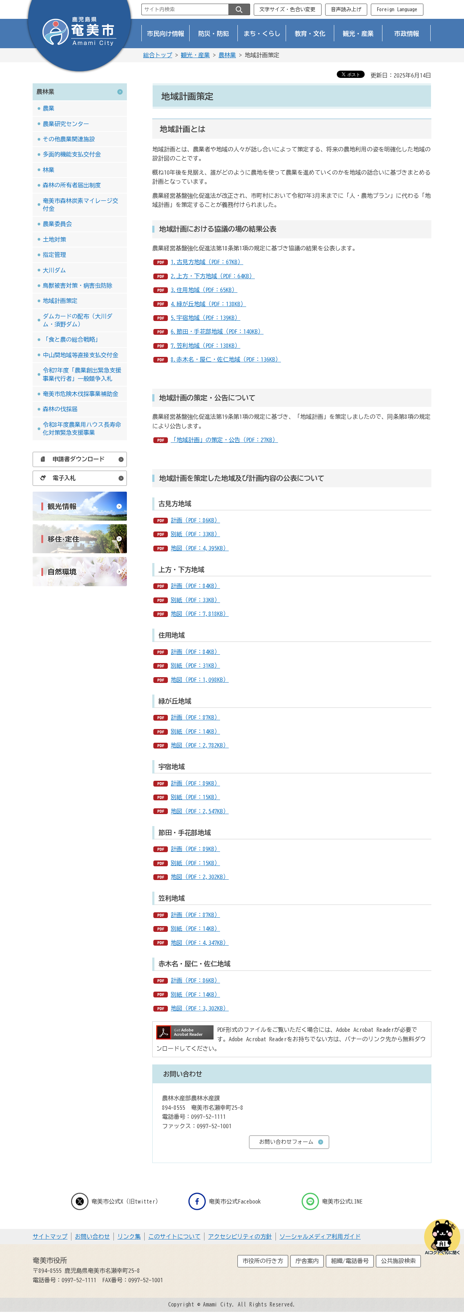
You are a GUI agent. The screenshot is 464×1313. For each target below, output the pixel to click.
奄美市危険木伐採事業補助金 (80, 394)
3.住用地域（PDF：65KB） (204, 290)
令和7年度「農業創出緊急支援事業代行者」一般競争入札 (82, 374)
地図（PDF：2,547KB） (200, 811)
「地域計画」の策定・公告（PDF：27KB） (224, 440)
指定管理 (54, 255)
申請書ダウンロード (79, 459)
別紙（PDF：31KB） (195, 665)
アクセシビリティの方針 (240, 1236)
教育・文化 (310, 33)
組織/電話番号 (350, 1261)
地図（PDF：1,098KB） (200, 680)
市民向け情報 (165, 33)
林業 (48, 170)
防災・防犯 (213, 33)
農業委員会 (57, 224)
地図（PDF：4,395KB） (200, 548)
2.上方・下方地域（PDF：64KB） (213, 276)
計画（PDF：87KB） (195, 717)
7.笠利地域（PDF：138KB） (205, 346)
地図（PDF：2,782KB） (200, 745)
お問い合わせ (92, 1236)
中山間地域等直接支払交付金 (80, 355)
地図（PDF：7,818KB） (200, 614)
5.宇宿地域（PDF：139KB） (205, 318)
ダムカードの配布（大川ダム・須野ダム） (77, 320)
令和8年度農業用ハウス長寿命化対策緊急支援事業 (82, 428)
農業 (48, 108)
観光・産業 (358, 33)
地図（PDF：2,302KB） (200, 877)
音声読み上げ (346, 9)
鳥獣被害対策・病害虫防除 (77, 285)
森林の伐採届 (60, 409)
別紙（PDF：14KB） (195, 731)
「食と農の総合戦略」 (72, 339)
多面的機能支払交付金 (72, 154)
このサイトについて (174, 1236)
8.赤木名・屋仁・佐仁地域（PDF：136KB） (226, 359)
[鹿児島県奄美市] (79, 37)
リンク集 (129, 1236)
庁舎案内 (307, 1261)
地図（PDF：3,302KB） (200, 1008)
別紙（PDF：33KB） (195, 534)
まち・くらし (262, 33)
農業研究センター (66, 124)
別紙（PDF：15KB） (195, 797)
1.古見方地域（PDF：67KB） (207, 262)
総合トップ (157, 55)
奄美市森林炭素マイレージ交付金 (80, 205)
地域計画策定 (60, 301)
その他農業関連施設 (69, 139)
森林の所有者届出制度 (72, 185)
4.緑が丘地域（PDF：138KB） (208, 304)
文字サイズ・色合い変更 (287, 9)
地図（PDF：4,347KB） (200, 943)
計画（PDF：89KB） (195, 783)
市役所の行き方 (263, 1261)
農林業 (227, 55)
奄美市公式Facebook (235, 1201)
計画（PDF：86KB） (195, 520)
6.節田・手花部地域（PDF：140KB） (217, 331)
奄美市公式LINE (342, 1201)
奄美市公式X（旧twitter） (126, 1201)
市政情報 (406, 33)
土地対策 (54, 239)
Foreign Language (397, 9)
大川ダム (54, 270)
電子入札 (64, 478)
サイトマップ (50, 1236)
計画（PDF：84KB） (195, 586)
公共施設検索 (398, 1261)
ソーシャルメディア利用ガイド (320, 1236)
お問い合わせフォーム (286, 1142)
